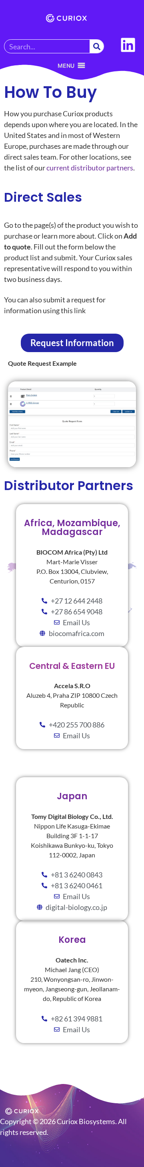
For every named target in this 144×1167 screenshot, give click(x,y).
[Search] (97, 46)
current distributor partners (89, 167)
